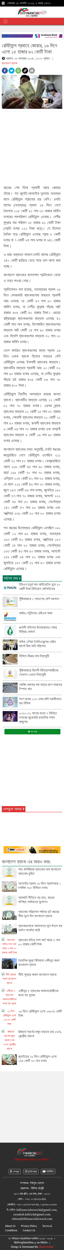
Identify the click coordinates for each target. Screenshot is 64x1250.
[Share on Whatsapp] (18, 71)
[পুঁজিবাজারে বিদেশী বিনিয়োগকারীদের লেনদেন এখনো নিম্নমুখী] (10, 673)
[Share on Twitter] (12, 71)
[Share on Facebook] (5, 71)
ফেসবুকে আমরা (13, 809)
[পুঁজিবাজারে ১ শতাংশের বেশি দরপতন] (10, 601)
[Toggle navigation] (5, 21)
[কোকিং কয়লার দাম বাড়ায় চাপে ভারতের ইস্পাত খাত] (10, 687)
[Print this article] (32, 71)
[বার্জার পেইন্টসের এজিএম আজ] (10, 615)
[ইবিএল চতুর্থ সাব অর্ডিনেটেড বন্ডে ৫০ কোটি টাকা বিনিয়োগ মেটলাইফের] (10, 587)
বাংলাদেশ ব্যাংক (9, 63)
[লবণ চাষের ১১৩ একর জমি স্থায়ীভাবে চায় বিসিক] (10, 701)
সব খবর (33, 731)
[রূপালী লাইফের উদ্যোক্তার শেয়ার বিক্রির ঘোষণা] (10, 630)
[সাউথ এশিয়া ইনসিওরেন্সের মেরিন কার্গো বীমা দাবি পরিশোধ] (10, 644)
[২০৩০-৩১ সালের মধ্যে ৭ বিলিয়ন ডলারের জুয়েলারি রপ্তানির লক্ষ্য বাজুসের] (10, 715)
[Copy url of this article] (25, 71)
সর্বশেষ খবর (11, 578)
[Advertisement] (32, 148)
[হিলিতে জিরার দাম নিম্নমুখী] (10, 658)
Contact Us (29, 1230)
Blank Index (46, 1247)
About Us (10, 1226)
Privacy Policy (29, 1226)
